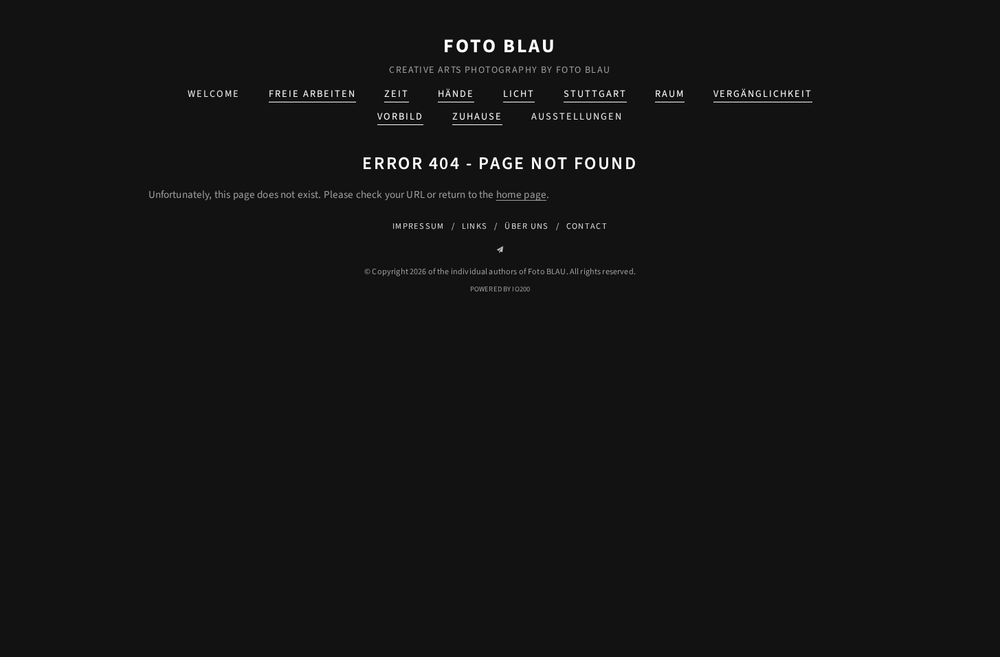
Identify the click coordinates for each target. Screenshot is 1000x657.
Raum (670, 94)
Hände (456, 94)
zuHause (477, 116)
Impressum (418, 226)
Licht (519, 94)
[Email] (500, 249)
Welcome (214, 94)
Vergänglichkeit (762, 94)
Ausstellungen (577, 116)
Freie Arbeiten (312, 94)
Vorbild (400, 116)
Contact (587, 226)
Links (474, 226)
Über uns (526, 226)
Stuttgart (595, 94)
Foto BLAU (499, 46)
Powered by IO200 (500, 289)
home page (521, 194)
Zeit (396, 94)
